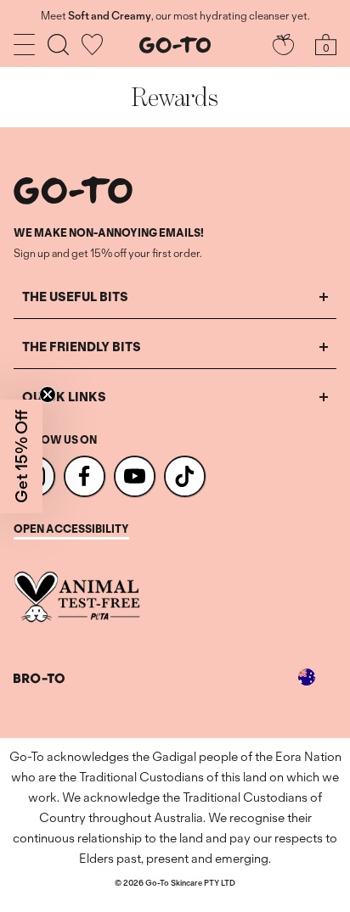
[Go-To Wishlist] (92, 44)
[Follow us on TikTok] (185, 476)
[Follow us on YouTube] (135, 476)
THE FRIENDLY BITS (81, 346)
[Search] (58, 44)
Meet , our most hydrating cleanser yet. (175, 16)
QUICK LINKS (64, 396)
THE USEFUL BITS (75, 296)
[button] (21, 456)
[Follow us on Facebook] (84, 476)
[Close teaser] (47, 394)
